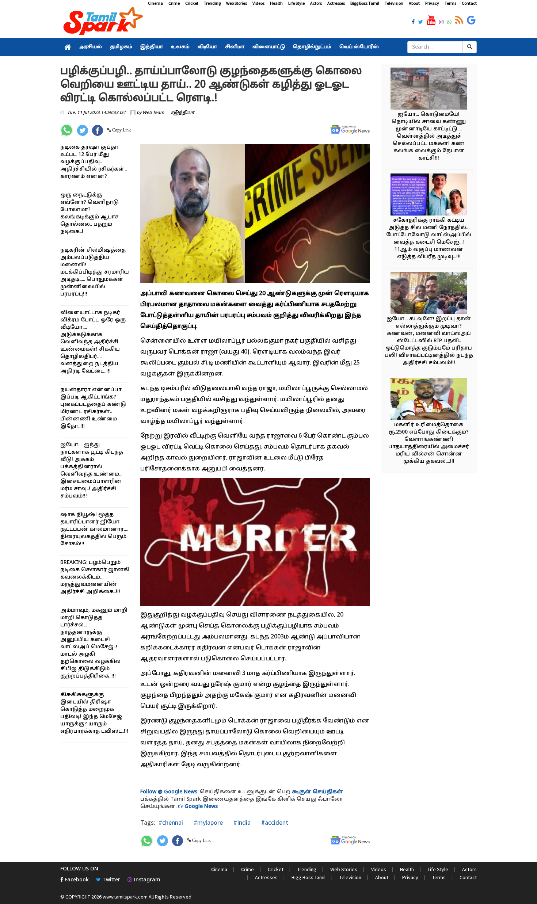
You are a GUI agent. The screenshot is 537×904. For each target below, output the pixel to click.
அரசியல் (90, 47)
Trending (212, 3)
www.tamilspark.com (125, 896)
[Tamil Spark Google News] (471, 20)
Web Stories (236, 3)
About (414, 3)
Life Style (296, 3)
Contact (469, 3)
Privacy (432, 3)
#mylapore (207, 822)
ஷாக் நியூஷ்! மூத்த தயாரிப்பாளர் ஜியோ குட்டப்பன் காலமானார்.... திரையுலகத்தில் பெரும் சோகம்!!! (94, 529)
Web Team (153, 112)
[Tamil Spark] (102, 22)
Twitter (110, 880)
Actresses (336, 3)
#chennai (171, 822)
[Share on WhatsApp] (66, 130)
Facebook (76, 880)
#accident (274, 822)
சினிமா (234, 47)
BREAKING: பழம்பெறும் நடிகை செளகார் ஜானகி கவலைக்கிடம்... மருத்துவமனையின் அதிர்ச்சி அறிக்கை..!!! (94, 577)
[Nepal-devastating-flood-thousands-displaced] (429, 90)
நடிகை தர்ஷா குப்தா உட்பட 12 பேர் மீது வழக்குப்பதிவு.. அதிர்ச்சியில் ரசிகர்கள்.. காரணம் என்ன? (93, 162)
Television (394, 3)
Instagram (146, 880)
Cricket (191, 3)
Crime (174, 3)
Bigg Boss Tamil (364, 3)
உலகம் (180, 47)
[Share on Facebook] (97, 130)
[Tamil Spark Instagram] (441, 22)
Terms (450, 3)
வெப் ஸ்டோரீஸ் (359, 47)
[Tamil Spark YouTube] (431, 20)
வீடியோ (207, 47)
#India (241, 822)
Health (276, 3)
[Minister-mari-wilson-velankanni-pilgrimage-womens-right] (429, 400)
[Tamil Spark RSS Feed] (459, 20)
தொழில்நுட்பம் (312, 47)
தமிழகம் (121, 47)
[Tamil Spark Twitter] (420, 22)
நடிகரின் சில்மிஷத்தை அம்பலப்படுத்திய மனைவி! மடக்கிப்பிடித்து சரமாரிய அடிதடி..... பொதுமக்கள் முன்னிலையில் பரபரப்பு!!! (94, 272)
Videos (258, 3)
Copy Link (121, 130)
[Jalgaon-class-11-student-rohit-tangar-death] (429, 195)
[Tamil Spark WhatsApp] (449, 22)
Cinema (155, 3)
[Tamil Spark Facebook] (413, 22)
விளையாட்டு (268, 47)
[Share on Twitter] (82, 130)
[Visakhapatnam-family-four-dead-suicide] (429, 294)
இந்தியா (151, 47)
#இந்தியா (182, 112)
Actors (316, 3)
